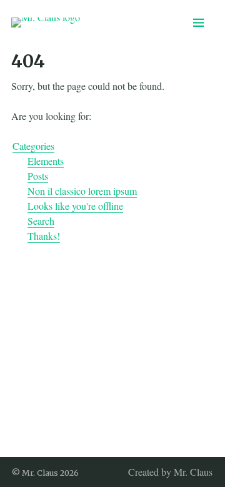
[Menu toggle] (199, 22)
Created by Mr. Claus (170, 471)
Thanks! (44, 235)
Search (41, 220)
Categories (33, 145)
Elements (46, 160)
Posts (38, 175)
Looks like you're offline (75, 205)
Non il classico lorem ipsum (82, 190)
